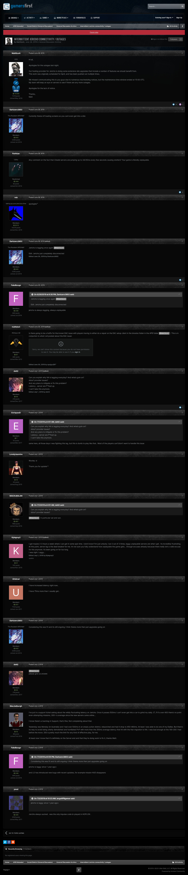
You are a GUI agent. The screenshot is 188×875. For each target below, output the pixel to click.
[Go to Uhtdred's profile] (16, 593)
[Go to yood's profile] (16, 803)
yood (16, 789)
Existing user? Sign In (163, 18)
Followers (173, 39)
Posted (36, 53)
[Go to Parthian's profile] (16, 169)
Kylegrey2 (16, 537)
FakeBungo (16, 285)
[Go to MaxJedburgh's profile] (16, 720)
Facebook (182, 26)
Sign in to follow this (160, 39)
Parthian (16, 153)
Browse (14, 17)
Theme (6, 870)
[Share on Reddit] (13, 842)
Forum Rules (81, 17)
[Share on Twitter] (5, 842)
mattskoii (16, 327)
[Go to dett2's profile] (16, 385)
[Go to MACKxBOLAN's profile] (16, 509)
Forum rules (94, 32)
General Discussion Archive (50, 42)
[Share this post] (182, 53)
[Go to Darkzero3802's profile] (16, 125)
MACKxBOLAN (16, 496)
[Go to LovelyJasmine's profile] (16, 468)
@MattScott (59, 248)
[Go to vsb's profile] (16, 213)
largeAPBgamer (63, 798)
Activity (29, 17)
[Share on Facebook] (9, 842)
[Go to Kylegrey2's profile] (16, 551)
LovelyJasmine (16, 454)
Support (96, 17)
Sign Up (179, 18)
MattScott (20, 42)
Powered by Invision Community (173, 871)
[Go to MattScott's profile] (8, 41)
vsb (16, 197)
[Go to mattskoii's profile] (16, 343)
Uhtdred (16, 579)
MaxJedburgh (16, 706)
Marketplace (61, 17)
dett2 (16, 371)
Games (44, 17)
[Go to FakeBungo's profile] (16, 299)
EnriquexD (16, 413)
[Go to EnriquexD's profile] (16, 426)
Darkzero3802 (16, 110)
